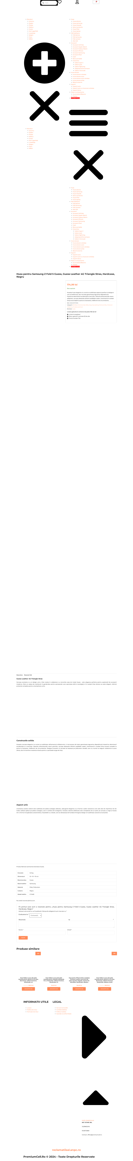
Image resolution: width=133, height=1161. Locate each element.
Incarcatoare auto (78, 76)
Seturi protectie (78, 27)
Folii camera (76, 39)
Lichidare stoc (75, 98)
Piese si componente (77, 92)
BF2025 (75, 305)
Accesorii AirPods (78, 45)
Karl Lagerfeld (33, 31)
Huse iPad (76, 29)
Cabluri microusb (80, 70)
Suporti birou (77, 90)
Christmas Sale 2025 (82, 305)
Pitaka (31, 25)
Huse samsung (77, 23)
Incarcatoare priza (78, 80)
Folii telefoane (75, 33)
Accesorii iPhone (78, 51)
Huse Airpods (77, 25)
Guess (31, 29)
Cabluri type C (79, 62)
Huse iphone (77, 21)
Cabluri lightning (80, 66)
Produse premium (78, 307)
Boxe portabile (77, 58)
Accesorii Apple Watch (80, 47)
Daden (31, 23)
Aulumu (31, 21)
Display (75, 96)
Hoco (30, 37)
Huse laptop (76, 31)
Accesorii (74, 43)
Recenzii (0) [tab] (28, 675)
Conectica (76, 60)
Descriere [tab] (19, 675)
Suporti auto (77, 86)
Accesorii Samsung (79, 53)
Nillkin (31, 39)
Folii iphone (76, 35)
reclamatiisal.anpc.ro (66, 1150)
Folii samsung (77, 37)
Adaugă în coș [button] (28, 988)
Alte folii (75, 41)
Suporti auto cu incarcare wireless (83, 88)
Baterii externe (77, 82)
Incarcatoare (75, 72)
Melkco (31, 27)
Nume (21, 930)
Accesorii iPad (77, 54)
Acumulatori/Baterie (79, 94)
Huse (72, 19)
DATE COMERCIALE (88, 1120)
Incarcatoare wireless (79, 74)
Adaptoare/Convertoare (82, 68)
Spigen (31, 35)
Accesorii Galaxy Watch (80, 49)
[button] (44, 85)
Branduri (30, 19)
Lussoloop (32, 33)
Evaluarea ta (24, 914)
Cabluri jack (78, 64)
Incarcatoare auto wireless (81, 78)
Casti (74, 56)
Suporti (73, 84)
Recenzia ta (66, 920)
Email (69, 930)
